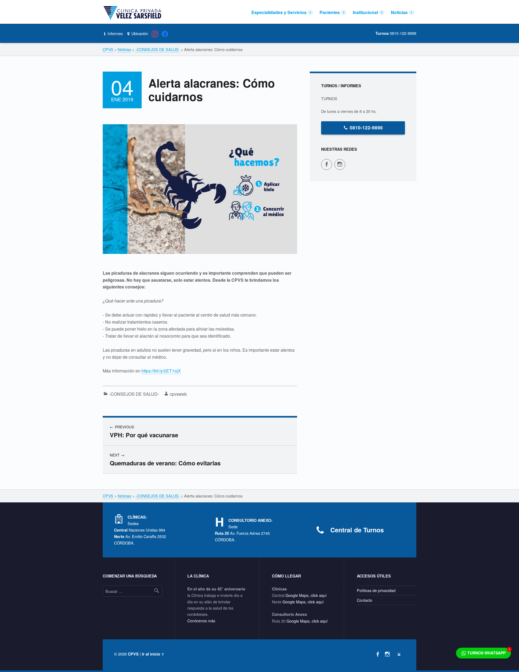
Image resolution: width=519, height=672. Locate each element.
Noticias (399, 12)
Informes (115, 33)
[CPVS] (133, 12)
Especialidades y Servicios (279, 12)
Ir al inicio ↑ (153, 654)
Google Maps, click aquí (306, 595)
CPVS (133, 654)
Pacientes (330, 12)
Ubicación (139, 33)
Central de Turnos (357, 529)
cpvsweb (178, 394)
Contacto (364, 600)
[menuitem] (282, 12)
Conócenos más (201, 620)
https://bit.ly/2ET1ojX (161, 371)
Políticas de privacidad (376, 590)
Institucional (365, 12)
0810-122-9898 (366, 127)
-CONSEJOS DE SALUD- (134, 394)
